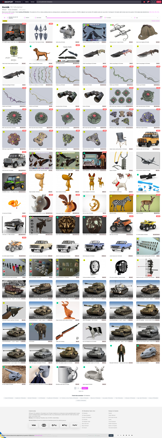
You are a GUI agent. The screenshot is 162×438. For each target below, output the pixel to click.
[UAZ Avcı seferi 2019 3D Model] (148, 139)
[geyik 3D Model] (148, 203)
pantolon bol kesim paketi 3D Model (9, 277)
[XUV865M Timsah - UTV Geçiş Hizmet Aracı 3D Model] (14, 182)
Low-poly (39, 17)
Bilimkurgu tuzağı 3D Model (141, 127)
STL (3, 13)
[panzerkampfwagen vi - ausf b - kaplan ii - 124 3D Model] (121, 310)
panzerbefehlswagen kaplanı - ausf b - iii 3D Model (120, 298)
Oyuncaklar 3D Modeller (108, 398)
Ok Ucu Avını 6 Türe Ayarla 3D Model (36, 42)
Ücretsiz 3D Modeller (87, 417)
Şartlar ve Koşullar (113, 425)
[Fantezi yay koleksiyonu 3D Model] (41, 75)
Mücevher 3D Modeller (96, 398)
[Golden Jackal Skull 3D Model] (148, 353)
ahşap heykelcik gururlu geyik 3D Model (64, 320)
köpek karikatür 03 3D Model (89, 191)
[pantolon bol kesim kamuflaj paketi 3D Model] (148, 246)
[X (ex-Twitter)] (121, 435)
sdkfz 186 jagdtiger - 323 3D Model (90, 320)
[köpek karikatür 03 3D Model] (94, 182)
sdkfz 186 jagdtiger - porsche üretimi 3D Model (146, 320)
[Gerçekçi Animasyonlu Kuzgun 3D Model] (94, 32)
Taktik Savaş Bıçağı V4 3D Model (89, 63)
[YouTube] (132, 435)
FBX (156, 12)
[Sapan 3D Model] (121, 160)
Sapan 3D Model (113, 170)
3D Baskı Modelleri (86, 415)
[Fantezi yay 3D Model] (67, 75)
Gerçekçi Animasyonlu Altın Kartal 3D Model (38, 170)
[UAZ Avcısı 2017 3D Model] (14, 160)
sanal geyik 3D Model (33, 234)
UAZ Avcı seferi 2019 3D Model (142, 149)
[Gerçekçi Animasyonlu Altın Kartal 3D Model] (41, 160)
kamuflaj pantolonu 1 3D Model (62, 277)
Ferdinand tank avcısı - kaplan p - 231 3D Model (39, 298)
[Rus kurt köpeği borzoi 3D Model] (94, 331)
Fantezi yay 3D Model (60, 84)
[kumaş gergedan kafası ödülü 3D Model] (41, 203)
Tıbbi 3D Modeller (119, 398)
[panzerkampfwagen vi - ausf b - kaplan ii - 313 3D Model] (14, 331)
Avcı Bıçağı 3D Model (60, 63)
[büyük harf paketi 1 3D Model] (41, 267)
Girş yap (153, 1)
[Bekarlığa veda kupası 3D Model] (67, 374)
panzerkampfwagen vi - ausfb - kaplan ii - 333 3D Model (40, 320)
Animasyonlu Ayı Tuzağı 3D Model (116, 42)
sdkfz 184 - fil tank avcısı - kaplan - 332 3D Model (120, 341)
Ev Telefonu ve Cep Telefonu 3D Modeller (69, 398)
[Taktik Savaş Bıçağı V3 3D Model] (121, 53)
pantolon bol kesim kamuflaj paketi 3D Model (145, 256)
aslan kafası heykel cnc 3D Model (63, 234)
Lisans (110, 419)
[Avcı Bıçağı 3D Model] (67, 53)
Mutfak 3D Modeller (32, 398)
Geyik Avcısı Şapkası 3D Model (142, 42)
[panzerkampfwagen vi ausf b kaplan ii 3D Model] (14, 353)
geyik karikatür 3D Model (61, 191)
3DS (158, 12)
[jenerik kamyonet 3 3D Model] (121, 246)
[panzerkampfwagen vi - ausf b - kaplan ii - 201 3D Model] (148, 289)
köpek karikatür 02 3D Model (116, 191)
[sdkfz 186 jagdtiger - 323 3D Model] (94, 310)
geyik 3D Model (139, 213)
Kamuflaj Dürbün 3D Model (61, 106)
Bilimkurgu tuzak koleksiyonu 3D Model (118, 127)
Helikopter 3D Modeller (130, 398)
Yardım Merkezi (112, 415)
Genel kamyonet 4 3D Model (88, 256)
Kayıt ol (158, 1)
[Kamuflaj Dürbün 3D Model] (67, 96)
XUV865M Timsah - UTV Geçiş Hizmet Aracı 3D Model (13, 191)
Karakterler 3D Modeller (20, 398)
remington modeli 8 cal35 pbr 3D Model (10, 320)
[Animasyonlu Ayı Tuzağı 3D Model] (121, 32)
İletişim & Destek (113, 411)
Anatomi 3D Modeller (81, 400)
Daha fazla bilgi (38, 435)
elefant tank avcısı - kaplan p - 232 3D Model (92, 298)
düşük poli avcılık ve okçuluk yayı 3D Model (145, 277)
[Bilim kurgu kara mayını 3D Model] (148, 96)
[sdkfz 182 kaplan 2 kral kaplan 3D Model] (41, 353)
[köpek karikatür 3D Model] (41, 182)
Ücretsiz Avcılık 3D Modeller (13, 18)
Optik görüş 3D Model (60, 42)
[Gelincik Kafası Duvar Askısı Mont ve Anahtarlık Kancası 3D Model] (41, 374)
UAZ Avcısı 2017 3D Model (7, 170)
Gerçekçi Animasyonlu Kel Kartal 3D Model (64, 170)
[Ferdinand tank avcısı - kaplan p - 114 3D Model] (67, 289)
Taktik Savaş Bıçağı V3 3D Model (116, 63)
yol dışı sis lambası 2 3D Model (89, 277)
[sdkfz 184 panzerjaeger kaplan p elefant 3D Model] (148, 331)
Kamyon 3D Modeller (153, 398)
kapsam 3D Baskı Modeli (141, 191)
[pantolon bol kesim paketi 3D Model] (14, 267)
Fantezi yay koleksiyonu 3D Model (36, 84)
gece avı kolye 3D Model (88, 213)
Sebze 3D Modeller (84, 398)
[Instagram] (118, 435)
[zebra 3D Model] (121, 203)
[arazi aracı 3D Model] (121, 225)
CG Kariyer (84, 427)
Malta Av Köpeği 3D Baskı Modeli (35, 63)
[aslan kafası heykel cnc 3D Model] (67, 225)
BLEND (8, 13)
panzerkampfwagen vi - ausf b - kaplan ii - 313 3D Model (14, 341)
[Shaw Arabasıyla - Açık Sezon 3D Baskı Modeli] (94, 160)
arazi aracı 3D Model (114, 234)
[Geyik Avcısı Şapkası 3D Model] (148, 32)
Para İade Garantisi (113, 427)
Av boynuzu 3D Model (6, 213)
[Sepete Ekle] (21, 39)
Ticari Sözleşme (112, 421)
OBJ (153, 12)
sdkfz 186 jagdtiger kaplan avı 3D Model (64, 362)
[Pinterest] (123, 435)
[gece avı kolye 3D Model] (94, 203)
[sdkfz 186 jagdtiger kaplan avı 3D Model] (67, 353)
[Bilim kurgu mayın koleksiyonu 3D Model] (121, 96)
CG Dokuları (84, 419)
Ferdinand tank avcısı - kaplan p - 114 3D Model (65, 298)
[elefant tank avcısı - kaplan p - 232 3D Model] (94, 289)
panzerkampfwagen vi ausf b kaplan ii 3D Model (12, 362)
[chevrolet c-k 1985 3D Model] (14, 225)
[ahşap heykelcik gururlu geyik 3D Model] (67, 310)
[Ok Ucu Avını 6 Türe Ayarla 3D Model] (41, 32)
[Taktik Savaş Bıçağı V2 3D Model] (148, 53)
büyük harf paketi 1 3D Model (35, 277)
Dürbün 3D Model (86, 106)
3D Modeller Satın (86, 421)
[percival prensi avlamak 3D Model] (148, 160)
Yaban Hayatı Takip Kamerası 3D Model (10, 63)
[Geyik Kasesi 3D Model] (94, 374)
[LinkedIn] (129, 435)
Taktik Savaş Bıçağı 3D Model (8, 84)
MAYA (12, 13)
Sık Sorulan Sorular (113, 417)
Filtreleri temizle (155, 21)
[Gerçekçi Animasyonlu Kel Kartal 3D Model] (67, 160)
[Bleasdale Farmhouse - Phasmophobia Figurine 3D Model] (121, 353)
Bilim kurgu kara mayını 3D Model (143, 106)
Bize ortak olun (85, 423)
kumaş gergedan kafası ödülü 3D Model (37, 213)
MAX (150, 12)
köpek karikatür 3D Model (34, 191)
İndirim (27, 17)
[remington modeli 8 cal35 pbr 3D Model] (14, 310)
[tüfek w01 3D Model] (67, 331)
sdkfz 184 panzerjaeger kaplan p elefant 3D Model (146, 341)
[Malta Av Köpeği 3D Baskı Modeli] (41, 53)
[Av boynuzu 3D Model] (14, 203)
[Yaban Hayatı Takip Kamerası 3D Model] (14, 53)
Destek (110, 413)
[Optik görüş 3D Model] (67, 32)
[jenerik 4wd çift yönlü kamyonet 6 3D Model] (41, 246)
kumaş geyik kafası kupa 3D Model (63, 213)
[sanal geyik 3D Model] (41, 225)
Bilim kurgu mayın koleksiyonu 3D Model (118, 106)
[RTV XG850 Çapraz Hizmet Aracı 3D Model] (14, 32)
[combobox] (119, 18)
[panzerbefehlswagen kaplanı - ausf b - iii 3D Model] (121, 289)
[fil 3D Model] (41, 331)
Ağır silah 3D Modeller (142, 398)
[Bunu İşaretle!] (24, 39)
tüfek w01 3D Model (60, 341)
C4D (5, 13)
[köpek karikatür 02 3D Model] (121, 182)
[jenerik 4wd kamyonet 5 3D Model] (67, 246)
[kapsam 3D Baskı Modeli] (148, 182)
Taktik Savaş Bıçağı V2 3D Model (143, 63)
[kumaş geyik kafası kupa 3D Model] (67, 203)
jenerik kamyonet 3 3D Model (116, 256)
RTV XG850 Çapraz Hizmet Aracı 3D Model (11, 42)
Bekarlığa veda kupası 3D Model (62, 384)
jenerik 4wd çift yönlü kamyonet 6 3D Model (38, 256)
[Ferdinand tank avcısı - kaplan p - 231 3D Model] (41, 289)
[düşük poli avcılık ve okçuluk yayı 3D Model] (148, 267)
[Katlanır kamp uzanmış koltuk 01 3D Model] (121, 139)
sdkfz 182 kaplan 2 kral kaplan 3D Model (37, 362)
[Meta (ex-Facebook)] (126, 435)
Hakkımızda (32, 411)
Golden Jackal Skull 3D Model (142, 362)
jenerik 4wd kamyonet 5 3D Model (63, 256)
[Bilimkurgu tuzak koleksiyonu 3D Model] (121, 118)
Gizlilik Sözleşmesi (113, 423)
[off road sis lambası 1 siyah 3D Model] (121, 267)
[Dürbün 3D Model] (94, 96)
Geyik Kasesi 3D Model (87, 384)
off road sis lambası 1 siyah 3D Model (117, 277)
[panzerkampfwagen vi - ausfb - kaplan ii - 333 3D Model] (41, 310)
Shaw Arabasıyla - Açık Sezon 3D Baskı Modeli (92, 170)
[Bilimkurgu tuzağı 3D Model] (148, 118)
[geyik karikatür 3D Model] (67, 182)
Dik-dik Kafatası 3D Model (7, 384)
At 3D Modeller (42, 398)
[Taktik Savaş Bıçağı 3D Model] (14, 75)
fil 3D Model (31, 341)
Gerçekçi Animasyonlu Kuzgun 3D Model (91, 42)
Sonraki (84, 388)
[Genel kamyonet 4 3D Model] (94, 246)
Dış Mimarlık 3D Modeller (52, 398)
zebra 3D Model (113, 213)
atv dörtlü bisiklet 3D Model (142, 234)
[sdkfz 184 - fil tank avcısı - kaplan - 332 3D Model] (121, 331)
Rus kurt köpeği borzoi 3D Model (89, 341)
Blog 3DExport (85, 425)
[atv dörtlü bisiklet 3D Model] (148, 225)
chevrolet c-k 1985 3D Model (8, 234)
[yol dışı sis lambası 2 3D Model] (94, 267)
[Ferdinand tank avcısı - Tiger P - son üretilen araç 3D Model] (14, 289)
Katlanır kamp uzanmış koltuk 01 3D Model (118, 149)
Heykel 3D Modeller (9, 398)
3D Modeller (85, 413)
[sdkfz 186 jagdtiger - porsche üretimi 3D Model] (148, 310)
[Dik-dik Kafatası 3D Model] (14, 374)
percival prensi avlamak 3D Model (143, 170)
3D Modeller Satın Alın (88, 411)
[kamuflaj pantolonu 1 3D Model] (67, 267)
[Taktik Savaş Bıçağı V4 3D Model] (94, 53)
